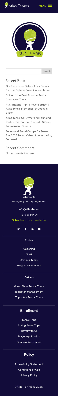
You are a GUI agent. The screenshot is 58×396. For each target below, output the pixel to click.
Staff (29, 254)
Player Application (29, 336)
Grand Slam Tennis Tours (29, 286)
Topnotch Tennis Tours (29, 297)
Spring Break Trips (29, 325)
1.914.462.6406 (29, 214)
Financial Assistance (29, 342)
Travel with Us (29, 331)
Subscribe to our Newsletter (29, 220)
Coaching (29, 249)
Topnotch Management (29, 291)
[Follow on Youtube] (39, 229)
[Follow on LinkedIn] (32, 229)
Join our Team (29, 260)
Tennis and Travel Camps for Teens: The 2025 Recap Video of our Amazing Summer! (29, 135)
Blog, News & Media (29, 265)
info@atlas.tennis (29, 209)
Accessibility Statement (29, 364)
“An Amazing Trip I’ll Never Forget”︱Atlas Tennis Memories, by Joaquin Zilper (28, 108)
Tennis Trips (29, 320)
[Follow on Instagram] (18, 229)
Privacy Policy (29, 375)
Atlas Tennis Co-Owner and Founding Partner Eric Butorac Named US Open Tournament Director (28, 122)
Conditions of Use (29, 369)
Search (47, 71)
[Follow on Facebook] (25, 229)
